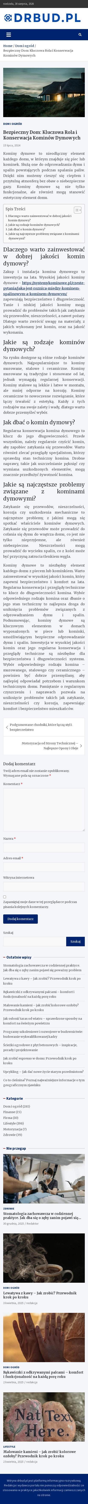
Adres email (13, 858)
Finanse (9, 1112)
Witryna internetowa (18, 878)
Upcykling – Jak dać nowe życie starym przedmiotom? (43, 1072)
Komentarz (13, 784)
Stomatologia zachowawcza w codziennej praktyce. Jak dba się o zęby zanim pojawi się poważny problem (40, 1218)
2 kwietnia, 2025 (13, 1382)
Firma (7, 1118)
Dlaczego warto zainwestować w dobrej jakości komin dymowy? (39, 218)
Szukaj (8, 933)
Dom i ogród (12, 124)
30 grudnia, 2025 (13, 1223)
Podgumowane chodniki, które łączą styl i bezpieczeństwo (41, 727)
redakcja (31, 1303)
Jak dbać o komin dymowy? (26, 229)
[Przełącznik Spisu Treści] (75, 210)
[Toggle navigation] (8, 34)
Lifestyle (9, 1123)
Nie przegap (16, 1148)
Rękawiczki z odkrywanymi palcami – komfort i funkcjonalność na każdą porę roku (43, 1374)
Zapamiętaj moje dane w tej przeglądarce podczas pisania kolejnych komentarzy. (40, 904)
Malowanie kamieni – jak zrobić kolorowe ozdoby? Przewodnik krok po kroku (39, 1454)
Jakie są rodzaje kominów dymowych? (34, 224)
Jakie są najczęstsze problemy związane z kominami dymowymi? (44, 236)
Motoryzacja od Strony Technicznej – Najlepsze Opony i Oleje (50, 745)
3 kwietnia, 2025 (13, 1303)
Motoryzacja (12, 1129)
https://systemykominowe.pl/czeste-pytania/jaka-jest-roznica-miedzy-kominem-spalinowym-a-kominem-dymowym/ (44, 288)
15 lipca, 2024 (11, 145)
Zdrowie (9, 1135)
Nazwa (9, 839)
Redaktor (33, 1223)
